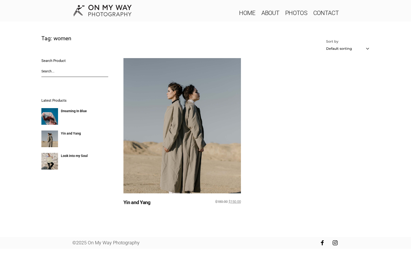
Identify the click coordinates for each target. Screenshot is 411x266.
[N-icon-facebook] (322, 242)
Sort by (332, 41)
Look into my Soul (74, 156)
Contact (326, 13)
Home (247, 13)
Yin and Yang (71, 133)
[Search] (103, 72)
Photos (296, 13)
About (270, 13)
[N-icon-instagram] (335, 242)
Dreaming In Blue (74, 111)
